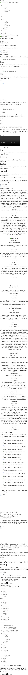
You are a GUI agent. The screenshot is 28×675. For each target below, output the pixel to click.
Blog (4, 14)
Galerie (4, 16)
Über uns (5, 13)
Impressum (5, 610)
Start (4, 4)
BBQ (6, 8)
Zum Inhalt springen (5, 0)
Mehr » (1, 526)
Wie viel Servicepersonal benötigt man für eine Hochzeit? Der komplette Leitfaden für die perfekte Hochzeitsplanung (14, 547)
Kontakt (4, 18)
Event (6, 7)
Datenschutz (6, 608)
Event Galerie (6, 607)
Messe (6, 11)
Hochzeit (7, 10)
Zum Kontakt (3, 572)
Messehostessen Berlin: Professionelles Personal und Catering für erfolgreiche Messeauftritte (10, 515)
